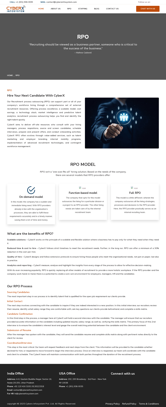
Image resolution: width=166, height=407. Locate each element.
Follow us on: (144, 2)
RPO (69, 9)
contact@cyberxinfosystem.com (61, 2)
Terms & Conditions (149, 403)
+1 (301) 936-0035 (24, 2)
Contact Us (112, 9)
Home (41, 9)
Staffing (82, 9)
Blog (96, 9)
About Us (55, 9)
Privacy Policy (113, 403)
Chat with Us (148, 9)
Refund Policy (129, 403)
